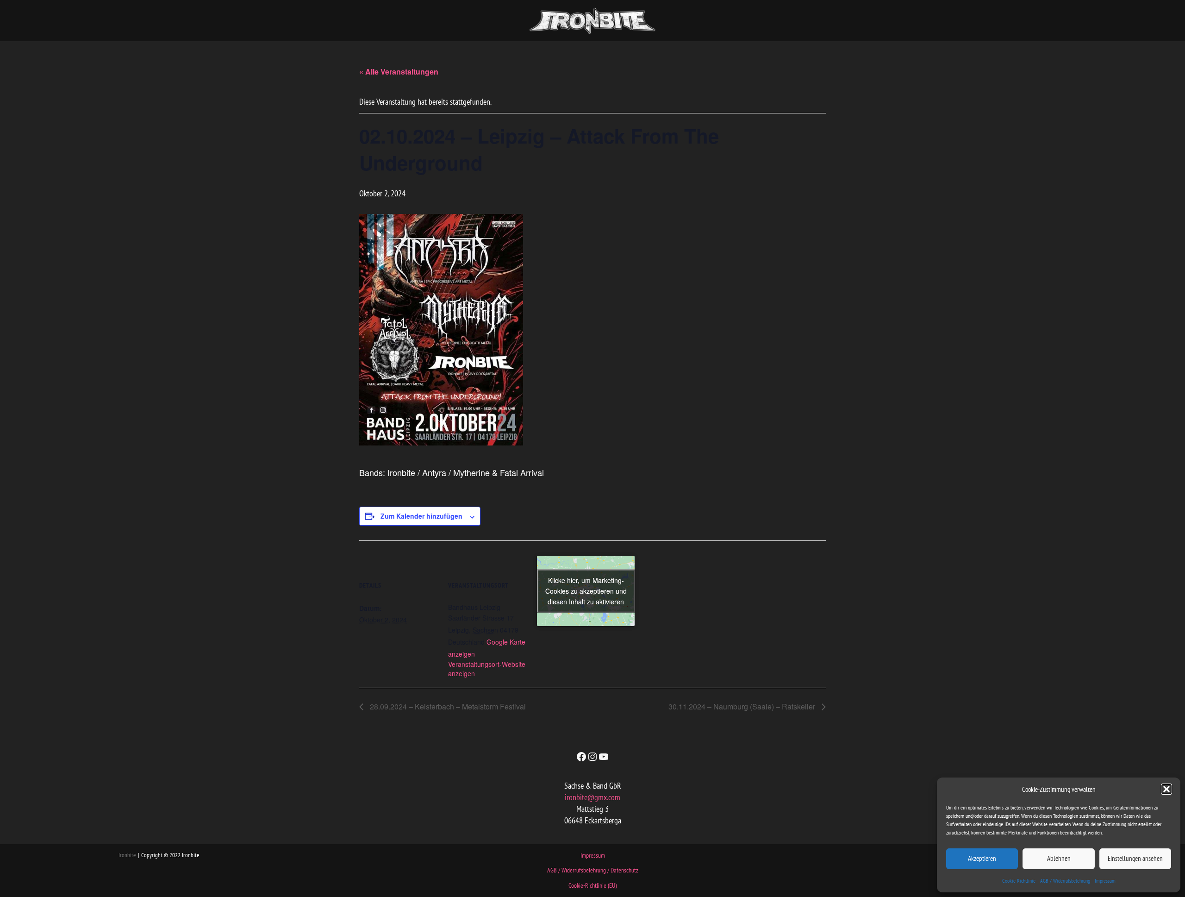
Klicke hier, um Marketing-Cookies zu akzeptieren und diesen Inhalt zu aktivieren (586, 590)
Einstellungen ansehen (1135, 858)
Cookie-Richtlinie (1018, 880)
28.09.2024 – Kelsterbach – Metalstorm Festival (447, 706)
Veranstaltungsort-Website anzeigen (486, 668)
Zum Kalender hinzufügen (421, 516)
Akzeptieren (982, 858)
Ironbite (127, 855)
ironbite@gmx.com (592, 797)
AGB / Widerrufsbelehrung (1065, 880)
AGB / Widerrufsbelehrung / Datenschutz (592, 870)
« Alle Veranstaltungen (398, 71)
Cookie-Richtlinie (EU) (592, 885)
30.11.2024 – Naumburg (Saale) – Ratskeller (742, 706)
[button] (1166, 789)
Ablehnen (1059, 858)
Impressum (1105, 880)
